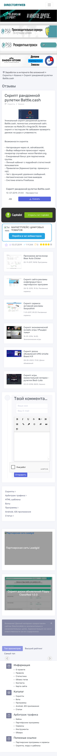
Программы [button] (11, 507)
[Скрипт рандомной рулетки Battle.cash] (6, 245)
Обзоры (19, 733)
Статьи (19, 709)
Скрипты (11, 104)
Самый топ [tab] (9, 653)
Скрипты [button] (9, 491)
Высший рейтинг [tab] (33, 648)
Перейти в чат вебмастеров (27, 236)
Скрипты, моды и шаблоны (28, 746)
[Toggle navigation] (49, 4)
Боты (7, 503)
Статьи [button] (8, 515)
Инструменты (22, 729)
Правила (20, 673)
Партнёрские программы (27, 723)
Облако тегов (22, 680)
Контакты (20, 683)
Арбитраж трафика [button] (15, 495)
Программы (21, 703)
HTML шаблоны (13, 499)
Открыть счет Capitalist (38, 215)
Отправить (20, 474)
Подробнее (28, 548)
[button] (17, 419)
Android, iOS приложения (18, 511)
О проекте (20, 670)
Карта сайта (21, 686)
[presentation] (7, 658)
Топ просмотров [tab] (12, 648)
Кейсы (19, 719)
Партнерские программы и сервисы (32, 742)
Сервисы (20, 726)
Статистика (21, 676)
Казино (21, 104)
